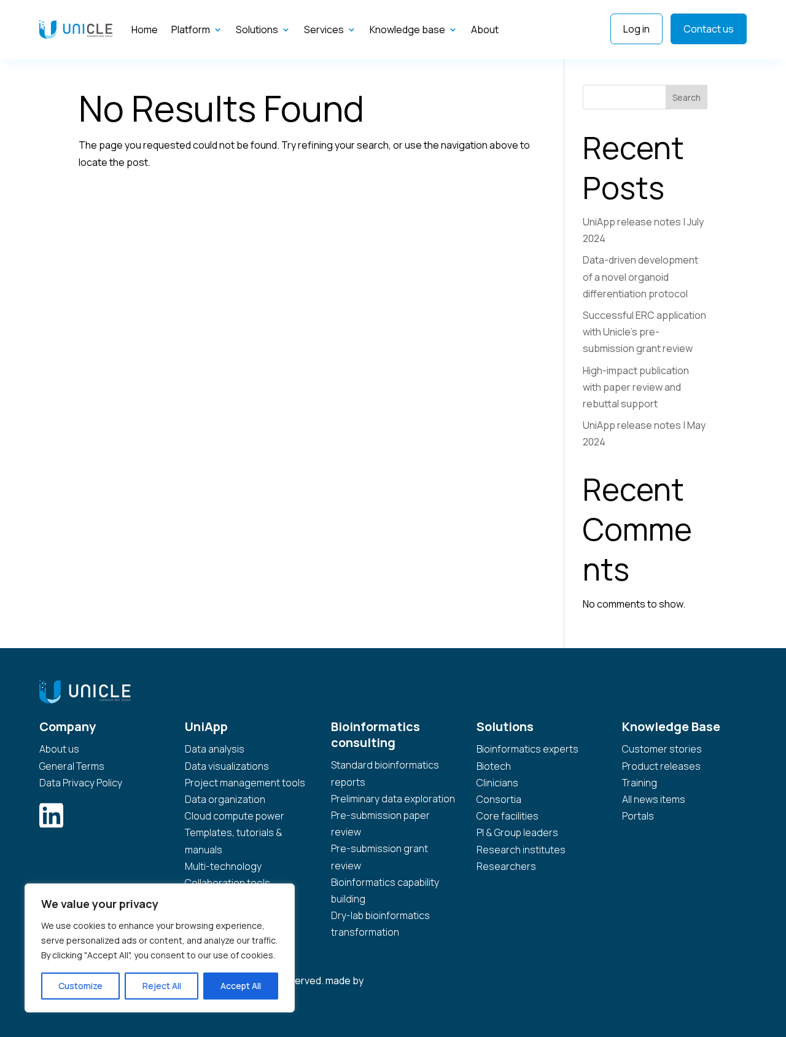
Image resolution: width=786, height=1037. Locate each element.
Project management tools (245, 782)
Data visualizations (227, 766)
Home (144, 29)
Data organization (225, 799)
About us (59, 749)
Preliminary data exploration (393, 798)
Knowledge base (407, 29)
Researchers (506, 866)
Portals (638, 816)
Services (324, 29)
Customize (80, 986)
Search (686, 97)
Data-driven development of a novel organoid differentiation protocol (640, 276)
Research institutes (521, 849)
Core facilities (508, 816)
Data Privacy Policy (80, 782)
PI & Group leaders (517, 832)
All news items (653, 799)
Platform (190, 29)
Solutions (257, 29)
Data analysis (214, 749)
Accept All (240, 986)
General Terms (71, 766)
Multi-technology (223, 866)
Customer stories (662, 749)
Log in (636, 29)
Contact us (708, 29)
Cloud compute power (234, 816)
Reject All (161, 986)
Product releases (661, 766)
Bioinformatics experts (527, 749)
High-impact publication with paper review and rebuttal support (636, 387)
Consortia (499, 799)
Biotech (494, 766)
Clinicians (497, 782)
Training (639, 782)
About (485, 29)
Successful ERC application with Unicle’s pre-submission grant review (644, 331)
